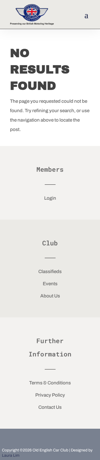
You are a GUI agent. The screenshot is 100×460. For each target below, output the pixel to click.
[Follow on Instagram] (68, 437)
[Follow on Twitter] (50, 437)
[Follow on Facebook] (32, 437)
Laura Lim (10, 455)
